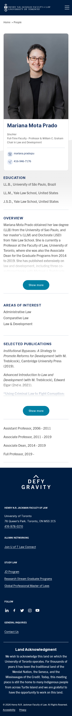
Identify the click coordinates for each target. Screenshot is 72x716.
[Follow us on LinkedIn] (6, 610)
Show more (36, 285)
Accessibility (9, 709)
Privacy (22, 709)
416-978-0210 (13, 526)
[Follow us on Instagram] (29, 610)
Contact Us (11, 631)
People (18, 22)
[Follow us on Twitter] (22, 610)
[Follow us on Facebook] (14, 610)
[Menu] (67, 7)
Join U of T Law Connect (20, 546)
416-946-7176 (22, 161)
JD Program (11, 571)
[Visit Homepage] (27, 7)
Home (6, 22)
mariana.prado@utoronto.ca (30, 153)
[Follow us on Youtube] (37, 610)
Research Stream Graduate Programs (28, 578)
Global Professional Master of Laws (26, 585)
